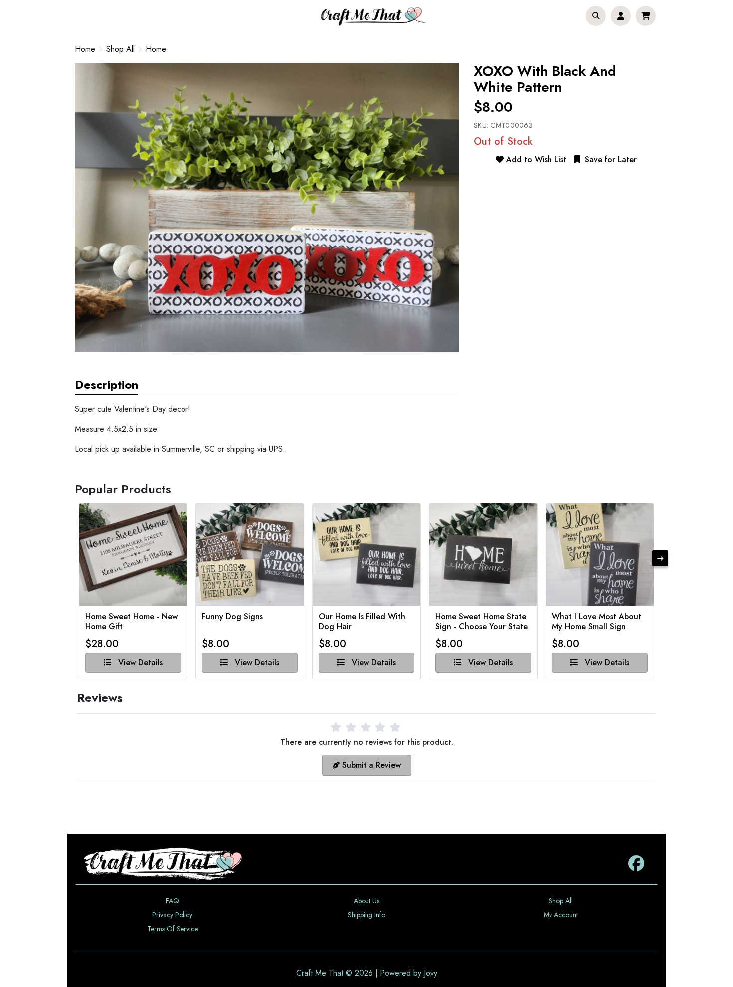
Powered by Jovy (408, 973)
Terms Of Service (172, 929)
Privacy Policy (172, 915)
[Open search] (596, 16)
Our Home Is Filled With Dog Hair (362, 622)
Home (85, 49)
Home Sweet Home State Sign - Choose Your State (481, 622)
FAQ (172, 901)
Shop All (120, 49)
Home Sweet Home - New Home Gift (131, 622)
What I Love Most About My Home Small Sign (596, 622)
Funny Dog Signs (232, 617)
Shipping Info (366, 915)
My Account (561, 915)
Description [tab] (106, 384)
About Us (366, 901)
